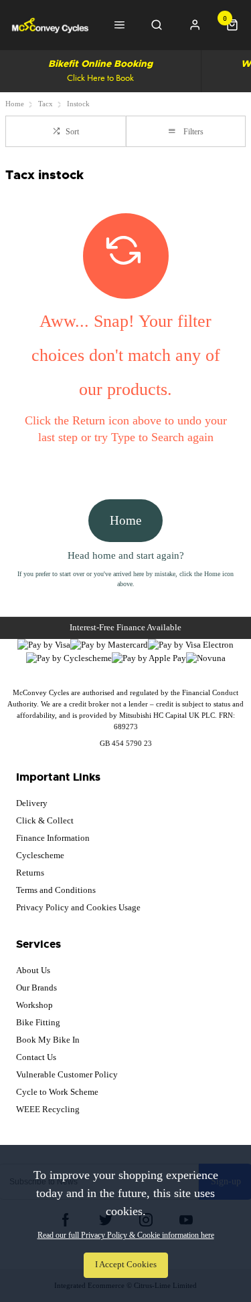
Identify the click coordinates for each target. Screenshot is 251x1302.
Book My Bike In (48, 1040)
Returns (30, 873)
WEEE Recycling (48, 1109)
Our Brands (36, 988)
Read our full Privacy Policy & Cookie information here (125, 1235)
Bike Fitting (38, 1022)
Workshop (34, 1005)
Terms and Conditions (56, 890)
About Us (33, 970)
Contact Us (36, 1057)
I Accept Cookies (126, 1264)
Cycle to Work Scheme (57, 1092)
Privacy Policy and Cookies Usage (78, 907)
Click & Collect (45, 820)
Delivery (32, 803)
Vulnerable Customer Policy (67, 1074)
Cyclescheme (40, 855)
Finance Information (53, 838)
